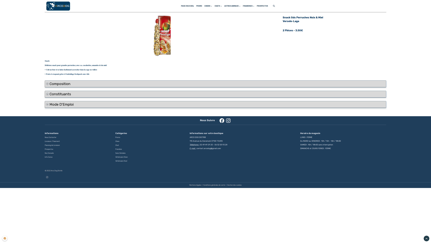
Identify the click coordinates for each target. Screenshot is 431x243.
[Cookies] (4, 238)
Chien (117, 141)
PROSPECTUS (262, 6)
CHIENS (207, 6)
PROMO (199, 6)
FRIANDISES (248, 6)
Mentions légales (195, 185)
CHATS (217, 6)
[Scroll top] (426, 238)
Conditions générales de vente (214, 185)
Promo (117, 137)
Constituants (60, 94)
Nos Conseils (49, 153)
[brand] (58, 6)
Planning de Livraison (52, 145)
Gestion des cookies (234, 185)
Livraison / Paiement (52, 141)
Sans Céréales (120, 153)
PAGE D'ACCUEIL (187, 6)
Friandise (118, 149)
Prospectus (49, 149)
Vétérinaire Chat (121, 161)
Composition (59, 84)
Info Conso (49, 157)
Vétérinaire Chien (121, 157)
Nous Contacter (50, 137)
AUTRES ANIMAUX (231, 6)
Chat (117, 145)
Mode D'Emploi (61, 104)
